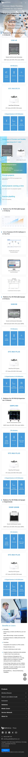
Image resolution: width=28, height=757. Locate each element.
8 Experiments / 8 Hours (14, 25)
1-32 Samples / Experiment (14, 28)
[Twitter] (13, 732)
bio (5, 2)
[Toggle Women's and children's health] (26, 697)
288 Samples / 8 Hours (14, 22)
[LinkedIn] (2, 732)
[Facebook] (9, 732)
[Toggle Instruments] (26, 701)
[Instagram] (6, 732)
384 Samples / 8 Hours (14, 19)
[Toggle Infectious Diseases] (26, 693)
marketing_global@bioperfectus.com (11, 738)
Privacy (14, 728)
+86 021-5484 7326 (7, 736)
